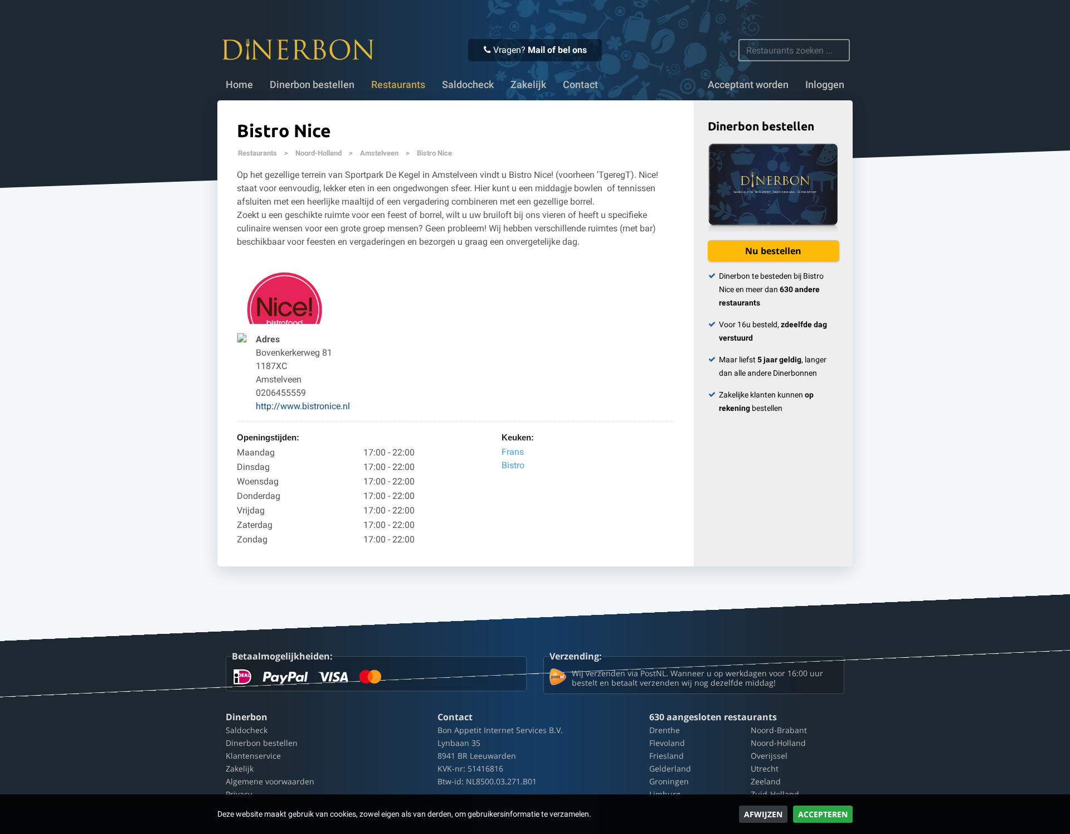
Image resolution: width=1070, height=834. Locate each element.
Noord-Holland (318, 153)
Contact (580, 84)
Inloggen (824, 84)
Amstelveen (379, 153)
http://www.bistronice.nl (303, 406)
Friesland (666, 755)
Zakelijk (528, 84)
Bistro (513, 465)
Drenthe (664, 730)
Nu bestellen (773, 251)
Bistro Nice (434, 153)
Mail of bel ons (557, 50)
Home (239, 84)
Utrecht (765, 768)
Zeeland (766, 781)
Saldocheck (468, 84)
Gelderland (670, 768)
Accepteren (823, 814)
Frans (513, 452)
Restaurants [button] (398, 84)
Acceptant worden (748, 84)
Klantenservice (253, 755)
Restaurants (257, 153)
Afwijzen (763, 814)
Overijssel (769, 755)
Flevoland (667, 743)
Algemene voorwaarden (270, 781)
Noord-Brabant (779, 730)
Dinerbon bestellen (312, 84)
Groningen (669, 781)
